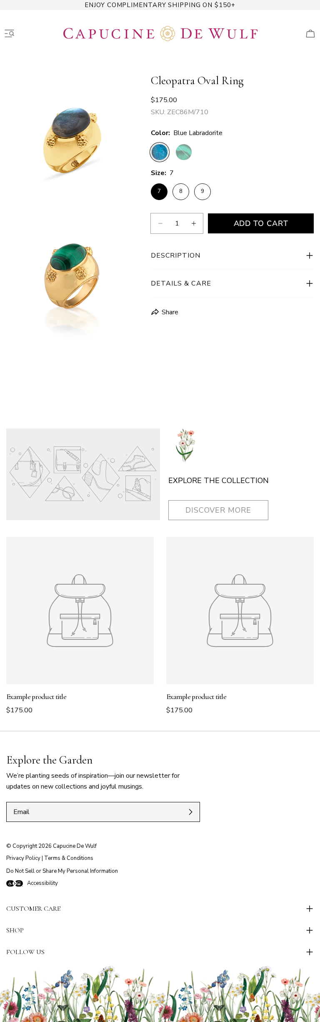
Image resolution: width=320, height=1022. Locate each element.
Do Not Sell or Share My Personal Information (62, 871)
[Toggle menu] (9, 33)
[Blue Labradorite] (159, 152)
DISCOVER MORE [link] (218, 510)
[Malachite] (183, 152)
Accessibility (42, 883)
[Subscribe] (190, 812)
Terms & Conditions (68, 858)
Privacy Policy (23, 858)
